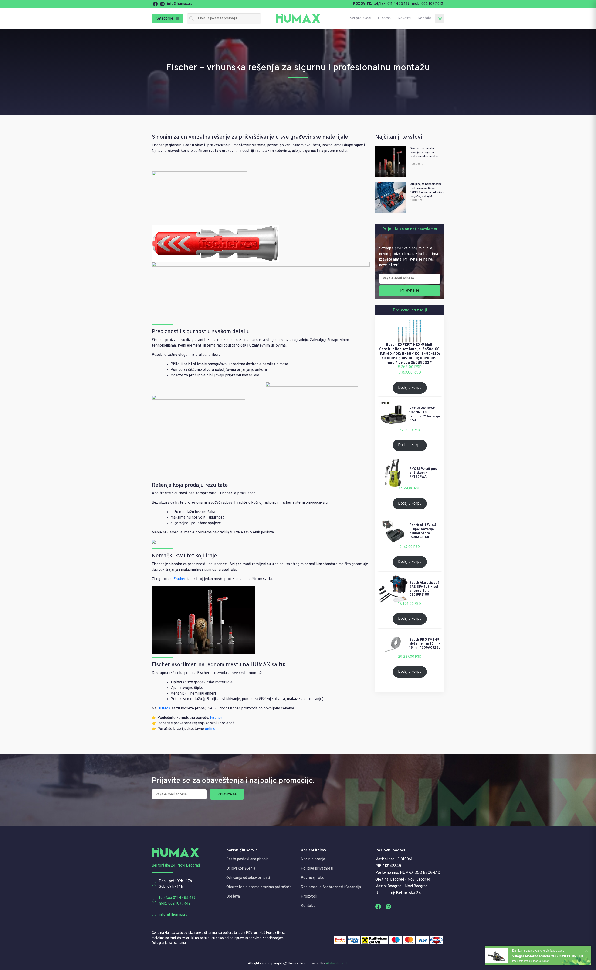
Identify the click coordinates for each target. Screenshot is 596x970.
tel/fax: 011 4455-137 (177, 898)
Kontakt (425, 18)
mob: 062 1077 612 (427, 4)
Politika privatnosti (317, 868)
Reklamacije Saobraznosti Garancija (331, 887)
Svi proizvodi (360, 18)
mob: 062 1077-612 (174, 903)
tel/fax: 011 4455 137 (391, 4)
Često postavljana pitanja (247, 859)
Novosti (404, 18)
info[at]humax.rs (173, 914)
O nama (384, 18)
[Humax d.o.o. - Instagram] (162, 4)
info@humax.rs (179, 4)
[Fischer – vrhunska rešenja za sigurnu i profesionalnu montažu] (390, 161)
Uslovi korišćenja (240, 868)
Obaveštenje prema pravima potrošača (258, 887)
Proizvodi (309, 896)
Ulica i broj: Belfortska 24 (398, 893)
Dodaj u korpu (409, 387)
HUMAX (164, 708)
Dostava (233, 896)
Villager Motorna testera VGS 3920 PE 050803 (547, 955)
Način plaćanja (313, 859)
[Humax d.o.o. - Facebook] (155, 4)
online (210, 729)
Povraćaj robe (312, 878)
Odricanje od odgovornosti (248, 878)
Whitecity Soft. (337, 963)
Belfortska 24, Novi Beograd (176, 865)
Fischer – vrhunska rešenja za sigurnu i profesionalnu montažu (425, 152)
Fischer (179, 579)
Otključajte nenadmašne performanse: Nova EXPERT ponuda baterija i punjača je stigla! (427, 190)
